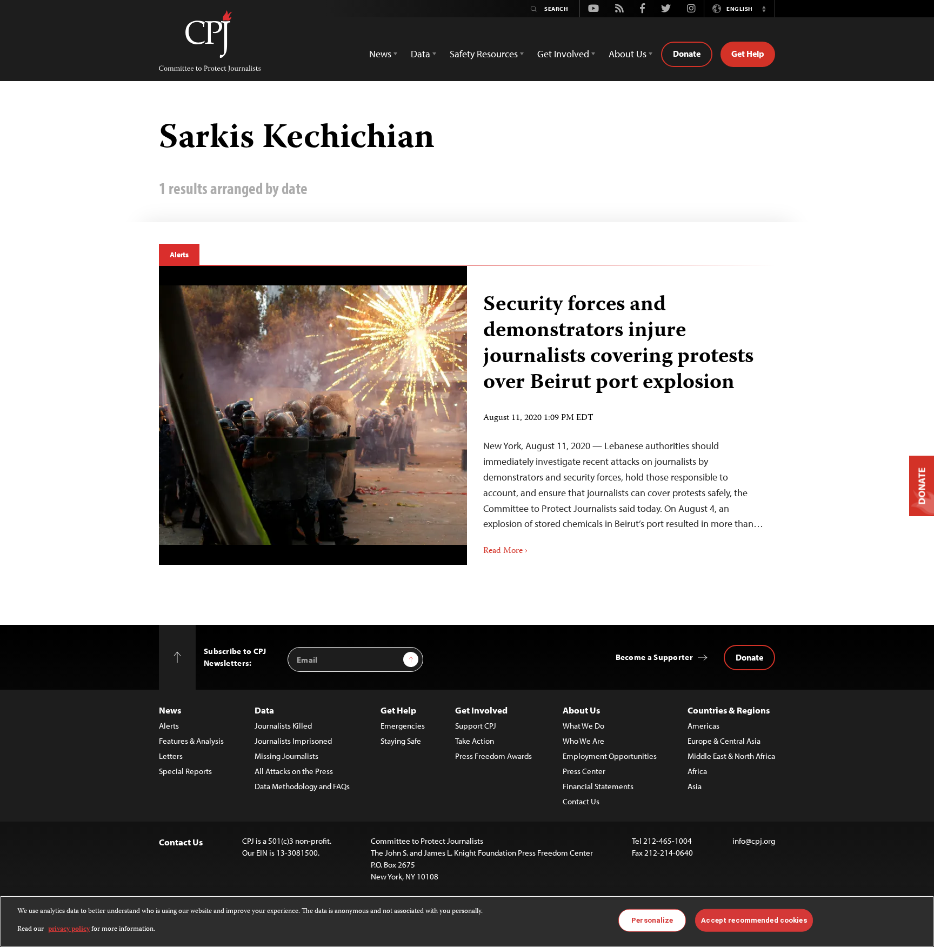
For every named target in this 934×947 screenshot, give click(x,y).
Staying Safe (401, 741)
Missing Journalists (286, 756)
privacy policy (69, 929)
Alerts (179, 254)
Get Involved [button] (563, 54)
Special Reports (185, 771)
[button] (764, 8)
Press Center (584, 771)
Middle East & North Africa (731, 756)
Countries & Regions (729, 710)
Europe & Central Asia (724, 741)
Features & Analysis (191, 741)
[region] (467, 921)
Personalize (652, 920)
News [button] (380, 54)
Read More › (505, 551)
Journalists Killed (283, 726)
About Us (581, 710)
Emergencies (403, 726)
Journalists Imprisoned (293, 741)
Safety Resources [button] (484, 54)
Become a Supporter (654, 657)
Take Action (474, 741)
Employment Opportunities (610, 756)
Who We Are (583, 741)
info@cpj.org (753, 841)
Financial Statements (598, 786)
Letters (171, 756)
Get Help (747, 53)
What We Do (583, 726)
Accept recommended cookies (753, 920)
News (170, 710)
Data (264, 710)
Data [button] (420, 54)
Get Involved (481, 710)
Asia (695, 786)
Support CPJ (475, 726)
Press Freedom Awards (493, 756)
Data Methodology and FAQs (302, 786)
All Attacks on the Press (294, 771)
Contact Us (581, 801)
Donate (686, 53)
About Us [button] (627, 54)
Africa (697, 771)
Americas (703, 726)
